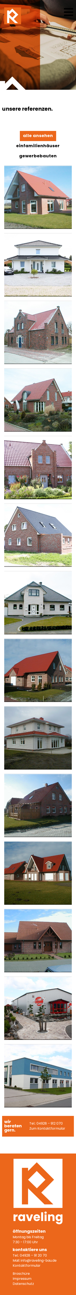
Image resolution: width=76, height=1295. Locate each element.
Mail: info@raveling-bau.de (35, 1260)
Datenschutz (23, 1284)
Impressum (22, 1279)
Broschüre (21, 1274)
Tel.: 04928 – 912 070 (46, 1123)
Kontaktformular (27, 1266)
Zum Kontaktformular (47, 1128)
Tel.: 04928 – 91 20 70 (30, 1255)
